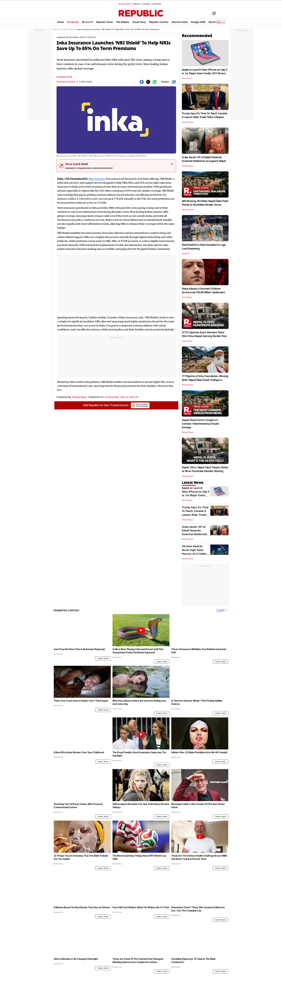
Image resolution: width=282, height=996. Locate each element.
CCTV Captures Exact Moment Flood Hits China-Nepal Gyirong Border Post (204, 334)
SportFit (185, 254)
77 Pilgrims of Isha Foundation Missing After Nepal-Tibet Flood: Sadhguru (205, 378)
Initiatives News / (68, 29)
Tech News (187, 78)
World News (188, 122)
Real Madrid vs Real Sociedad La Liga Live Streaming (204, 246)
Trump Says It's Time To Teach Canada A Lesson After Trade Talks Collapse (204, 115)
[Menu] (212, 13)
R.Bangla (146, 4)
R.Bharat (136, 4)
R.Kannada (156, 4)
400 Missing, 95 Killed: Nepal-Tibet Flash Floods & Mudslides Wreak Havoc (205, 203)
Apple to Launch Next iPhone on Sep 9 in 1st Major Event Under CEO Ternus (204, 71)
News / (56, 29)
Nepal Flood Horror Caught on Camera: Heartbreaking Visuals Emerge (200, 423)
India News (187, 341)
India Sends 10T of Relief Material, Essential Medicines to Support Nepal (204, 159)
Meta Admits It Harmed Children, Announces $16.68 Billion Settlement (203, 290)
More (219, 22)
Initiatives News (66, 82)
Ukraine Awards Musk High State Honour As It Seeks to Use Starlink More (195, 551)
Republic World (125, 4)
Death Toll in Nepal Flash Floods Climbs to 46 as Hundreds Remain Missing (205, 469)
